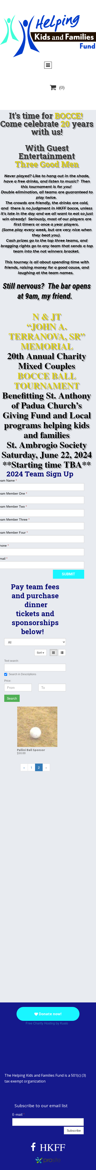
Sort (39, 652)
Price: (7, 680)
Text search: (11, 660)
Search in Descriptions (22, 674)
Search (12, 698)
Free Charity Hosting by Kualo (47, 1023)
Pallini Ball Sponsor (31, 749)
